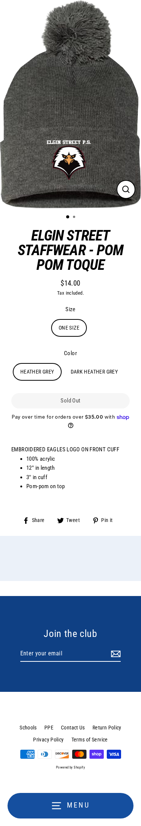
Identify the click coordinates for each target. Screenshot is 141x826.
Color (70, 353)
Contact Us (73, 728)
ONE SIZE (69, 328)
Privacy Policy (48, 740)
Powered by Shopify (70, 767)
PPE (48, 728)
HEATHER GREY (37, 372)
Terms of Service (89, 740)
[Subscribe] (115, 654)
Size (70, 309)
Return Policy (106, 728)
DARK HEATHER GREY (94, 372)
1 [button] (68, 217)
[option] (70, 104)
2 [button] (75, 217)
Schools (28, 728)
